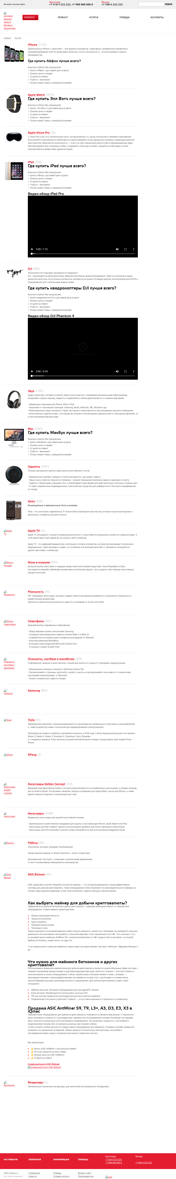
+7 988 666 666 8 (113, 1162)
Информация (61, 1159)
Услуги (93, 17)
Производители (86, 1176)
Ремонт (63, 17)
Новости (33, 1176)
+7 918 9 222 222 (113, 1159)
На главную (11, 1159)
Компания (35, 1159)
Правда (124, 17)
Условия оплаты (61, 1176)
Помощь (83, 1159)
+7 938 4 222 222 (143, 1162)
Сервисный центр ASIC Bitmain (43, 1064)
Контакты (157, 17)
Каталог (29, 17)
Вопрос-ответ (84, 1173)
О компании (34, 1173)
